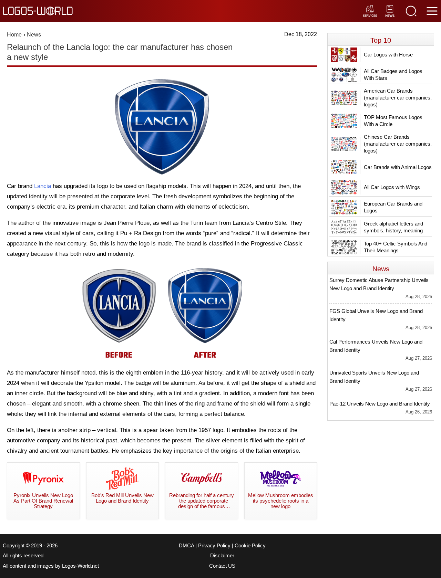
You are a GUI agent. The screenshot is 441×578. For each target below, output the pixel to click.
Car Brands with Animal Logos (398, 167)
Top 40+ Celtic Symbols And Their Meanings (395, 247)
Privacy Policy (214, 545)
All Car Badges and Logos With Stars (393, 74)
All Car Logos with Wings (392, 187)
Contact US (222, 566)
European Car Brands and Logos (393, 207)
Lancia (42, 186)
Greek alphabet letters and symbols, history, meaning (393, 227)
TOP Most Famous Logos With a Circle (393, 120)
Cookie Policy (250, 545)
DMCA (186, 545)
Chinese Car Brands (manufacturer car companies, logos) (398, 144)
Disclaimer (222, 555)
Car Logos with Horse (388, 54)
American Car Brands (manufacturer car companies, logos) (398, 97)
